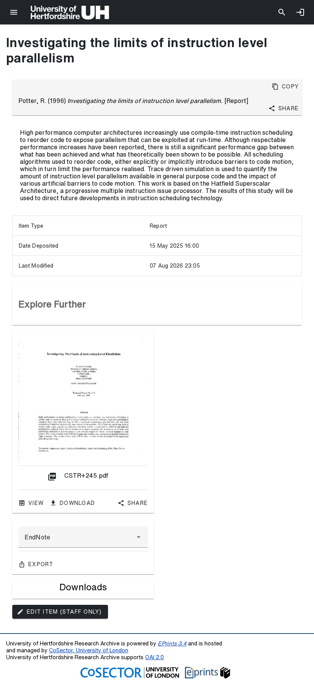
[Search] (282, 12)
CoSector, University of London (88, 650)
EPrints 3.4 (172, 643)
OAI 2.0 (154, 657)
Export (41, 564)
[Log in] (300, 12)
